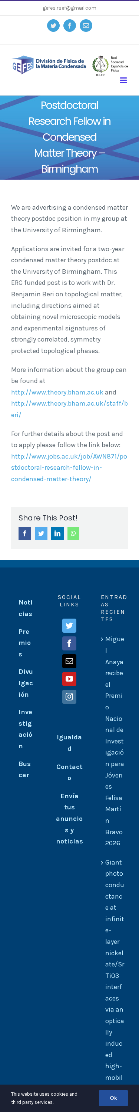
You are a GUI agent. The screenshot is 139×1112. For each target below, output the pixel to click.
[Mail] (69, 661)
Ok (113, 1098)
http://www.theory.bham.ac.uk (57, 392)
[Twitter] (69, 626)
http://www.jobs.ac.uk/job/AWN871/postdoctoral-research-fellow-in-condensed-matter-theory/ (69, 467)
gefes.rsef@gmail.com (69, 8)
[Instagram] (69, 697)
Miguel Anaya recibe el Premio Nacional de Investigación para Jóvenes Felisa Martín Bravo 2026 (114, 741)
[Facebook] (69, 643)
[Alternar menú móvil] (124, 80)
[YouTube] (69, 679)
